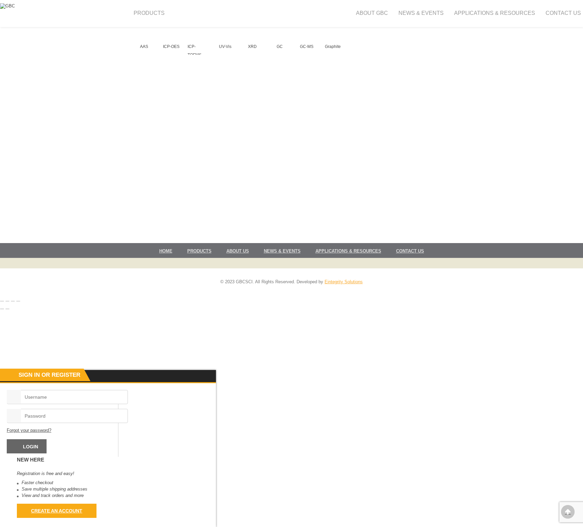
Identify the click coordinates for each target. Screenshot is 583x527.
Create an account (56, 510)
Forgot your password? (29, 430)
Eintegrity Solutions (344, 281)
